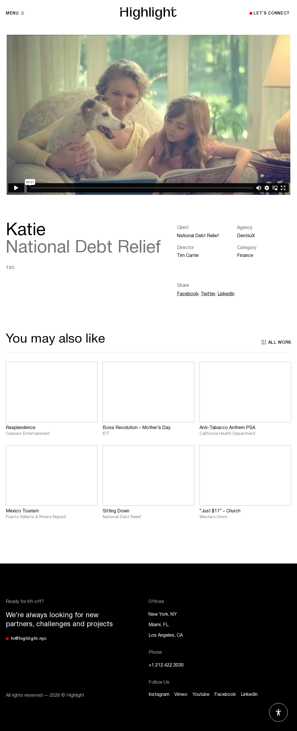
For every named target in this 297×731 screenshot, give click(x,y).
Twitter (208, 294)
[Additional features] (278, 712)
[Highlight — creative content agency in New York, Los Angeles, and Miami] (148, 13)
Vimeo (180, 695)
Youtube (200, 695)
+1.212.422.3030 (166, 665)
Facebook (187, 294)
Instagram (158, 695)
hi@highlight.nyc (29, 639)
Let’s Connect (271, 13)
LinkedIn (226, 294)
